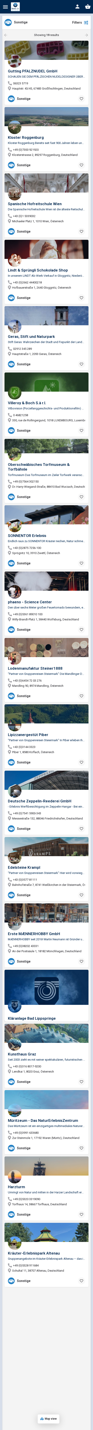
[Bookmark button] (81, 98)
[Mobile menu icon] (5, 6)
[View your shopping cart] (88, 6)
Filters (77, 22)
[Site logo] (16, 6)
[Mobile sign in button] (77, 6)
